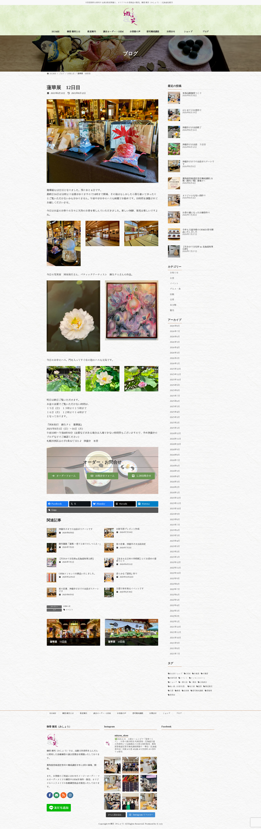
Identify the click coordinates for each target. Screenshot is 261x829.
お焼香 (196, 674)
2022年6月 (175, 595)
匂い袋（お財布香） (178, 686)
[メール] (56, 795)
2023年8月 (175, 519)
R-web (160, 824)
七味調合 (203, 682)
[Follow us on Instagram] (70, 795)
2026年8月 (175, 326)
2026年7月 (175, 331)
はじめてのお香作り (191, 110)
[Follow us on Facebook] (50, 795)
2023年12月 (175, 498)
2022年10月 (175, 573)
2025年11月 (175, 374)
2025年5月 (175, 406)
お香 (172, 278)
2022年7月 (175, 589)
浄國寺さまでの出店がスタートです (76, 529)
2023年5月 (175, 535)
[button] (63, 475)
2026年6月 (175, 337)
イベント (69, 610)
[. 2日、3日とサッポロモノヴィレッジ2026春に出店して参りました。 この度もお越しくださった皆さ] (148, 783)
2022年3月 (175, 611)
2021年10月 (175, 638)
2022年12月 (175, 562)
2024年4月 (175, 476)
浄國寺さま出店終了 (191, 127)
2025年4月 (175, 412)
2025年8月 (175, 390)
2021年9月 (175, 643)
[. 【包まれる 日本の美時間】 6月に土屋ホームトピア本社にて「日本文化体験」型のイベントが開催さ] (130, 783)
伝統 (172, 294)
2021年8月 (175, 648)
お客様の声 (121, 713)
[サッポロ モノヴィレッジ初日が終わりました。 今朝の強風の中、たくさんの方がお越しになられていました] (112, 801)
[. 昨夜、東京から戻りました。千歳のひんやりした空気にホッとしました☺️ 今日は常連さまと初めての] (112, 765)
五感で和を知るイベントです (130, 589)
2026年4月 (175, 347)
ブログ (179, 713)
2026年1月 (175, 363)
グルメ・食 (175, 289)
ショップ (173, 682)
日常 (172, 300)
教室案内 (83, 713)
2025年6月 (175, 401)
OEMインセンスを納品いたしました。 (77, 574)
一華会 (193, 682)
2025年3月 (175, 417)
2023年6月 (175, 530)
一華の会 (183, 682)
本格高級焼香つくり (191, 93)
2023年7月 (175, 525)
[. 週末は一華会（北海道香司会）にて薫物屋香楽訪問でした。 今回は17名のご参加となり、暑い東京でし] (130, 765)
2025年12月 (175, 369)
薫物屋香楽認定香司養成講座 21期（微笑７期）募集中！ (197, 179)
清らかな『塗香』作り (126, 574)
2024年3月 (175, 482)
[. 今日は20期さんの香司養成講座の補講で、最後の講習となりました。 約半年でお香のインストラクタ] (148, 801)
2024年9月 (175, 449)
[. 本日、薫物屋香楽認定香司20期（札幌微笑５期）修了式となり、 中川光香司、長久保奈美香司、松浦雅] (130, 801)
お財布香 (173, 678)
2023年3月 (175, 546)
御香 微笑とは (68, 713)
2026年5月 (175, 342)
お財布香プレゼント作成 (127, 529)
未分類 (173, 305)
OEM (188, 674)
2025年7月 (175, 396)
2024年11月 (175, 439)
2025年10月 (175, 380)
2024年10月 (175, 444)
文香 (171, 691)
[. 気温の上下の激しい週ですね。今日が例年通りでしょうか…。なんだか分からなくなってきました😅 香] (148, 765)
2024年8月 (175, 455)
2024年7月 (175, 460)
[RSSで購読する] (63, 795)
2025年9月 (175, 385)
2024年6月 (175, 466)
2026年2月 (175, 358)
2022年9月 (175, 578)
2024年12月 (175, 433)
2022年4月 (175, 605)
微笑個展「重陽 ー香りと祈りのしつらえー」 (80, 544)
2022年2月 (175, 616)
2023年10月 (175, 509)
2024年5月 (175, 471)
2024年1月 (175, 493)
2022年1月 (175, 621)
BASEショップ (176, 674)
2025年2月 (175, 423)
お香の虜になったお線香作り (196, 213)
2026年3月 (175, 353)
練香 (178, 691)
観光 (172, 310)
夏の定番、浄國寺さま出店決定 (131, 544)
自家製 (186, 691)
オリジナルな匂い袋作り (194, 195)
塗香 (200, 686)
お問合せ (153, 713)
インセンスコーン (198, 678)
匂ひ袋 (192, 686)
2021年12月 (175, 627)
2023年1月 (175, 557)
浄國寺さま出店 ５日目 (194, 144)
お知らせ (67, 606)
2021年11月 (175, 632)
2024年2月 (175, 487)
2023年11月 (175, 503)
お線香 (205, 674)
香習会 (172, 695)
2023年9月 (175, 514)
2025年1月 (175, 428)
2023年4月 (175, 541)
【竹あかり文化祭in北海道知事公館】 (77, 559)
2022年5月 (175, 600)
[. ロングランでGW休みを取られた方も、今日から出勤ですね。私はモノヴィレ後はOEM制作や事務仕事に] (112, 783)
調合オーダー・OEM (102, 713)
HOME (53, 713)
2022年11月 (175, 568)
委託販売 (208, 686)
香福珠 (209, 691)
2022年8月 (175, 584)
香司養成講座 (197, 691)
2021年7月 (175, 654)
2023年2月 (175, 552)
